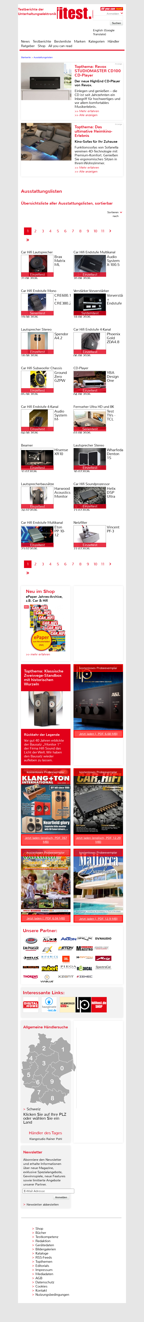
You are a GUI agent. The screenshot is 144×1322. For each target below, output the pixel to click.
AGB (38, 1278)
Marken (80, 41)
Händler (113, 41)
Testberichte (42, 41)
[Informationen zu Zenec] (84, 978)
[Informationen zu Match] (84, 959)
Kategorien (96, 41)
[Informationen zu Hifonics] (50, 959)
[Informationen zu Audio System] (50, 940)
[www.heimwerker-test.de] (67, 1016)
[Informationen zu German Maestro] (84, 950)
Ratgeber (28, 46)
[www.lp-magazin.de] (83, 1016)
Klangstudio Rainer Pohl (45, 1139)
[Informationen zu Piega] (68, 969)
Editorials (42, 1265)
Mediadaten (44, 1274)
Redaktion (42, 1241)
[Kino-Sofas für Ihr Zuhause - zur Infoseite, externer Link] (48, 149)
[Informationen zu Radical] (84, 969)
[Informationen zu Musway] (31, 969)
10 (95, 231)
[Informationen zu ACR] (31, 940)
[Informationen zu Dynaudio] (103, 940)
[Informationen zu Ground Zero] (101, 950)
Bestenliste (62, 41)
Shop (41, 46)
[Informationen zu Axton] (68, 940)
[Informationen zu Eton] (66, 950)
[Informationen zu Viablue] (47, 978)
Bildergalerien (45, 1249)
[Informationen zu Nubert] (50, 969)
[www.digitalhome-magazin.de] (31, 1016)
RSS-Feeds (43, 1257)
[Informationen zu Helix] (31, 959)
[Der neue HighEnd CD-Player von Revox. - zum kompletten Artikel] (48, 91)
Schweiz (33, 1109)
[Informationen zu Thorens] (31, 978)
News (25, 41)
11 (103, 231)
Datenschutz (44, 1282)
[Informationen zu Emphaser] (31, 950)
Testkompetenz (46, 1237)
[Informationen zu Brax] (84, 940)
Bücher (40, 1232)
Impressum (43, 1270)
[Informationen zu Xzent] (66, 978)
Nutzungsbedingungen (52, 1294)
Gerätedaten (44, 1245)
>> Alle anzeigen (86, 115)
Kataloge (41, 1253)
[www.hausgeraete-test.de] (49, 1016)
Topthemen (43, 1261)
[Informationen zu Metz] (103, 959)
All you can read (60, 46)
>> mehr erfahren (38, 654)
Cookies (41, 1286)
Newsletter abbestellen (43, 1204)
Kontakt (41, 1290)
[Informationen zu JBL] (66, 959)
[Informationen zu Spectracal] (103, 969)
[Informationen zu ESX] (47, 950)
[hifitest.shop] (99, 1016)
